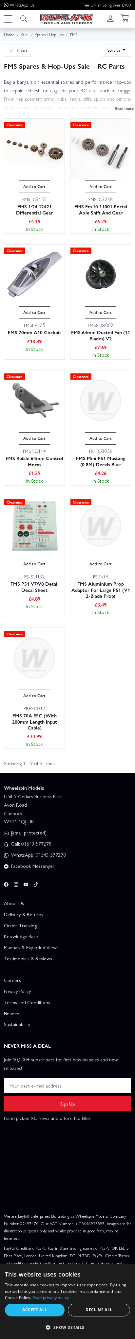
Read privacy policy (50, 1297)
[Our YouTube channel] (26, 883)
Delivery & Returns (23, 914)
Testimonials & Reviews (28, 958)
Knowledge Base (21, 936)
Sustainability (17, 1024)
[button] (7, 18)
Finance (11, 1013)
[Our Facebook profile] (6, 883)
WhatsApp (22, 5)
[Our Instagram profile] (16, 883)
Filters (22, 50)
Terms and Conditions (27, 1002)
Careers (12, 980)
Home (9, 34)
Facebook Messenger (32, 865)
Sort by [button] (114, 50)
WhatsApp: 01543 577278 (38, 854)
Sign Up (67, 1103)
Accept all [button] (34, 1310)
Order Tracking (20, 925)
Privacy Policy (17, 991)
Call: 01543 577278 (30, 843)
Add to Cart (34, 186)
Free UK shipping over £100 (106, 5)
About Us (14, 903)
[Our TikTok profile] (35, 883)
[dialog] (67, 1301)
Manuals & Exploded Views (31, 947)
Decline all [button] (99, 1310)
